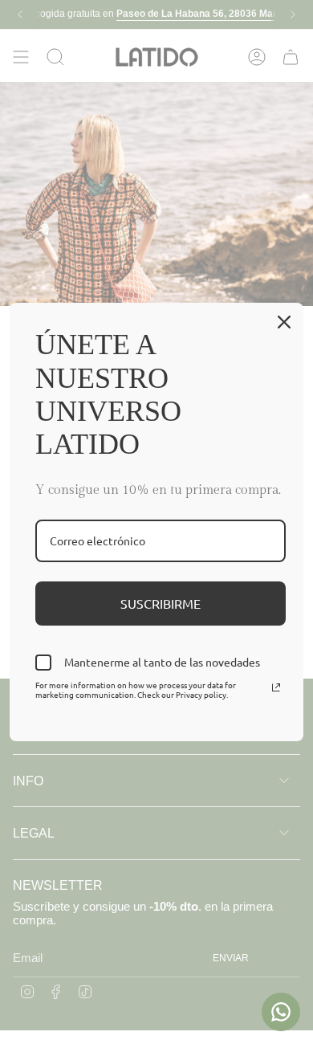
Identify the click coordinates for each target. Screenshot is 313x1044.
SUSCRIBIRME (160, 603)
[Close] (284, 322)
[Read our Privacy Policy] (276, 687)
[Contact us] (281, 1012)
